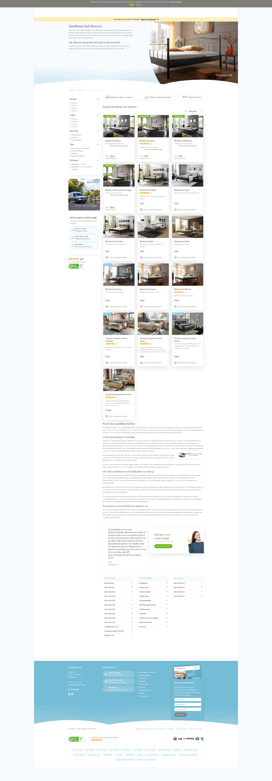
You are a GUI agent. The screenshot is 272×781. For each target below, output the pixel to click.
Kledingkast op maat (169, 744)
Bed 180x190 (179, 572)
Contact (142, 682)
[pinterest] (72, 683)
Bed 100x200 (109, 580)
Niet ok (139, 5)
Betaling (142, 670)
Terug (72, 90)
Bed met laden (150, 739)
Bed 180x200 (109, 602)
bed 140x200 (89, 739)
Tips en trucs (143, 685)
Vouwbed (142, 602)
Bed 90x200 (109, 576)
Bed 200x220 (109, 611)
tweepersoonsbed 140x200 (188, 744)
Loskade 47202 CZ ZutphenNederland (74, 663)
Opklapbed (143, 572)
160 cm (74, 105)
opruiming (110, 432)
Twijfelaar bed (144, 598)
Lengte (73, 115)
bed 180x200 (125, 739)
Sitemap (199, 717)
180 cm (74, 108)
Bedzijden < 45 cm (79, 164)
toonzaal (122, 467)
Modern (74, 153)
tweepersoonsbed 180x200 (146, 748)
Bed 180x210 (179, 580)
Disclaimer (170, 717)
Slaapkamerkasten (94, 744)
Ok (132, 5)
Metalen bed (144, 585)
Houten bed (177, 739)
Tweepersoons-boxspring (148, 607)
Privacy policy (181, 717)
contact (177, 480)
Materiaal (74, 131)
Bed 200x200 (109, 607)
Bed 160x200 (109, 594)
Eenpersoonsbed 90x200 (114, 620)
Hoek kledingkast (164, 739)
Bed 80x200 (109, 572)
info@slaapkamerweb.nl (82, 237)
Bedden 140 (109, 624)
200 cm (74, 111)
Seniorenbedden (145, 589)
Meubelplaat (76, 140)
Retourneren (143, 673)
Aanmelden (180, 703)
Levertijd (142, 667)
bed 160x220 (109, 598)
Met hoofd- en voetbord (81, 148)
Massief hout (76, 135)
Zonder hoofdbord (78, 156)
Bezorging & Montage (147, 661)
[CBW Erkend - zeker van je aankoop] (76, 266)
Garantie (142, 676)
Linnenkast (119, 744)
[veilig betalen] (189, 728)
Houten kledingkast (152, 744)
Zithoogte (74, 160)
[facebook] (69, 683)
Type (72, 144)
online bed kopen (145, 611)
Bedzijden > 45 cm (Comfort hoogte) (82, 168)
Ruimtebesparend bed (147, 594)
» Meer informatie (175, 2)
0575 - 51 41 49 (74, 671)
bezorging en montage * (121, 97)
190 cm (74, 119)
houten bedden (131, 430)
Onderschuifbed (145, 580)
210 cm (74, 124)
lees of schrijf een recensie (83, 245)
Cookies (191, 717)
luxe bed (142, 615)
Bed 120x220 (101, 739)
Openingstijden (144, 664)
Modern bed (143, 576)
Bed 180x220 (179, 585)
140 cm (74, 103)
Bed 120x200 (109, 585)
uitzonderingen (128, 446)
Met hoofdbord (77, 151)
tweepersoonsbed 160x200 (124, 748)
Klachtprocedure (145, 679)
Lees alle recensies (163, 546)
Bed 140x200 (109, 589)
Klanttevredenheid (192, 97)
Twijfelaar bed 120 (111, 615)
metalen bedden (112, 430)
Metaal (74, 137)
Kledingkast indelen (191, 739)
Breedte (73, 99)
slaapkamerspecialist (160, 97)
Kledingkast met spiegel (134, 744)
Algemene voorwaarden (144, 717)
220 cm (74, 127)
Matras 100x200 (79, 744)
